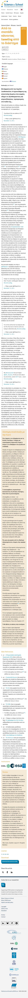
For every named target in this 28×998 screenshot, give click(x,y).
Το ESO (8, 688)
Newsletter (10, 9)
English (5, 66)
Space (23, 59)
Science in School (5, 25)
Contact (3, 9)
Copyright (3, 907)
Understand (4, 16)
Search (16, 9)
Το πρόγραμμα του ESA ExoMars (14, 720)
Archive (3, 915)
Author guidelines (13, 19)
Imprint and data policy (7, 902)
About (19, 16)
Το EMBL (8, 704)
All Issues (16, 13)
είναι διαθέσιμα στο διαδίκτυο (14, 735)
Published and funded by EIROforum (9, 991)
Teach (10, 16)
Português (5, 74)
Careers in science (12, 59)
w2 (19, 166)
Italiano (5, 71)
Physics (20, 59)
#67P (16, 377)
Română (5, 76)
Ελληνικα (5, 69)
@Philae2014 (4, 267)
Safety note (4, 908)
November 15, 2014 (9, 384)
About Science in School (7, 898)
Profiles (8, 57)
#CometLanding (8, 115)
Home (2, 13)
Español (5, 78)
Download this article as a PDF (9, 861)
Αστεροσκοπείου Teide (17, 227)
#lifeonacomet (9, 373)
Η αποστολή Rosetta (11, 677)
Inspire (21, 13)
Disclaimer (4, 911)
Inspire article (23, 28)
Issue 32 (19, 25)
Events (15, 16)
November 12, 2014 (9, 121)
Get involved (4, 19)
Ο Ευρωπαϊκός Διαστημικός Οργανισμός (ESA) (12, 656)
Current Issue (9, 13)
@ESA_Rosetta (8, 375)
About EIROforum (6, 900)
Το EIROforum (9, 738)
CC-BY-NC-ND (5, 854)
